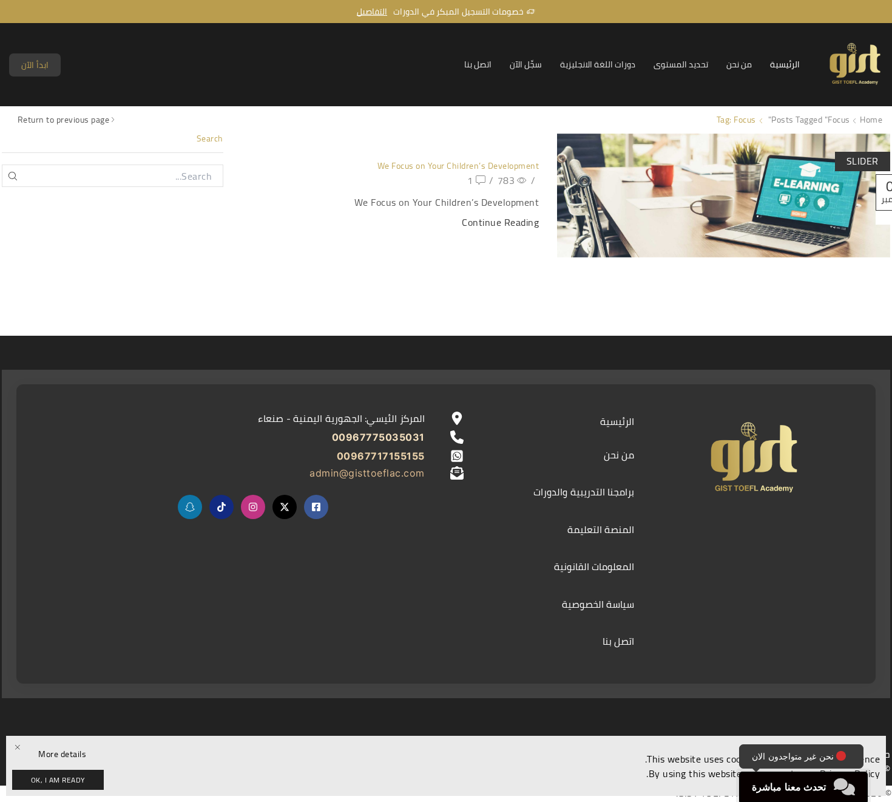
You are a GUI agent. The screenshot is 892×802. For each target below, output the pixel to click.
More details (62, 754)
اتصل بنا (478, 64)
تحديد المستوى (681, 64)
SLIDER (862, 161)
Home (871, 120)
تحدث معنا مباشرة (789, 787)
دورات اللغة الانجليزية (597, 64)
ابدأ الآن (35, 65)
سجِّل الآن (526, 64)
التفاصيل (372, 11)
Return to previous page (64, 120)
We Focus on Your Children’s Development (458, 166)
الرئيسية (785, 64)
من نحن (739, 64)
